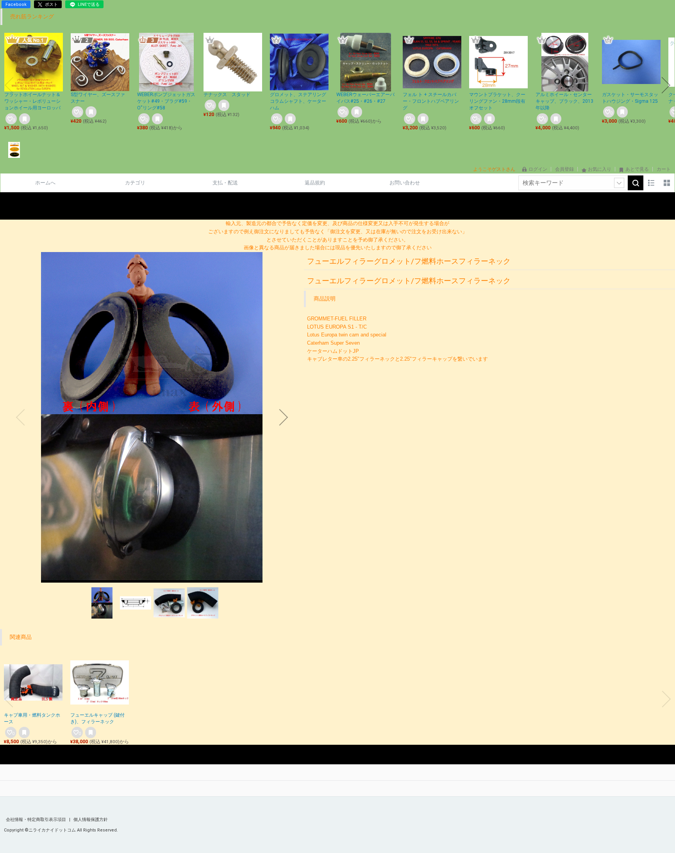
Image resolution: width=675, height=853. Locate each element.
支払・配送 (225, 183)
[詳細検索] (619, 183)
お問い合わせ (404, 183)
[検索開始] (635, 182)
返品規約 (315, 183)
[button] (9, 85)
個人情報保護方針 (90, 819)
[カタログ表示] (667, 182)
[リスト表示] (651, 182)
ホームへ (45, 183)
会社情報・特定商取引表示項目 (36, 819)
